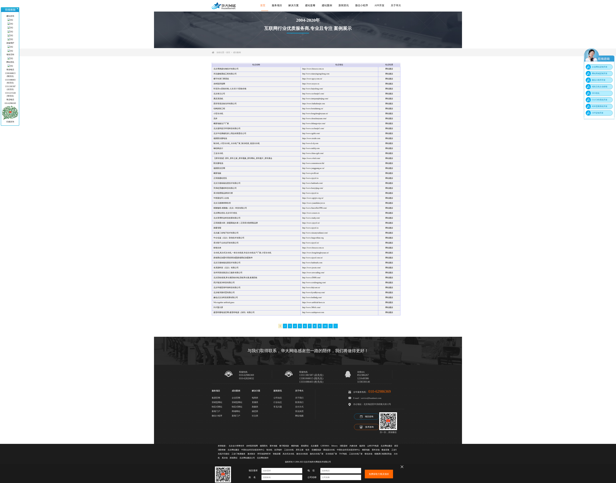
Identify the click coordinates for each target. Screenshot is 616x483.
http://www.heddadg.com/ (312, 297)
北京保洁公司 (219, 94)
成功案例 (237, 52)
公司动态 (278, 398)
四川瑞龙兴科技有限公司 (224, 282)
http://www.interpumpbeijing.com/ (315, 98)
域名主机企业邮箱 (599, 86)
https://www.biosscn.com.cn (313, 69)
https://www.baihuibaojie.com (313, 103)
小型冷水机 (218, 113)
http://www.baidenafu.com (312, 263)
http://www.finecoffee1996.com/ (314, 208)
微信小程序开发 (598, 80)
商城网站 (236, 411)
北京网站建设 (386, 446)
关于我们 (299, 398)
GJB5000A (325, 446)
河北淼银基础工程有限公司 (225, 74)
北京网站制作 (263, 458)
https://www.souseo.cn (311, 213)
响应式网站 (217, 407)
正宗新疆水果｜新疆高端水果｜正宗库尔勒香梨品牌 (236, 223)
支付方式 (299, 407)
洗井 (215, 118)
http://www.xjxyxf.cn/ (310, 243)
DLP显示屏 (218, 307)
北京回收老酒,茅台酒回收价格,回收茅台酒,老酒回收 (235, 277)
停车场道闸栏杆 (264, 454)
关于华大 (396, 5)
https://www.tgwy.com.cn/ (312, 79)
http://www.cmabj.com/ (311, 218)
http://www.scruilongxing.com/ (314, 282)
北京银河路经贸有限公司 (224, 292)
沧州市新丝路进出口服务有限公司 (228, 272)
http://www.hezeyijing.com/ (312, 188)
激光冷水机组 (302, 454)
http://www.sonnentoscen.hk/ (313, 163)
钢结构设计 (218, 148)
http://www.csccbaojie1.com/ (313, 94)
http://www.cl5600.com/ (311, 277)
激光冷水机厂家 (316, 454)
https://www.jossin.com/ (311, 268)
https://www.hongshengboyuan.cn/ (315, 253)
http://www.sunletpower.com (313, 312)
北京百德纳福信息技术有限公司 (227, 183)
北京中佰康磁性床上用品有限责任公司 (230, 133)
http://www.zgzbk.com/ (311, 133)
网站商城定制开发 (599, 73)
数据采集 (385, 450)
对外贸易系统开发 (599, 106)
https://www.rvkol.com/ (311, 158)
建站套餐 (310, 5)
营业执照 (299, 411)
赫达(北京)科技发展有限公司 (226, 297)
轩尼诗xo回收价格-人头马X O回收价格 (230, 89)
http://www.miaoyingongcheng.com (315, 74)
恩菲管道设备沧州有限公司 (225, 103)
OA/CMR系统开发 (599, 100)
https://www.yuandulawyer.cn (313, 203)
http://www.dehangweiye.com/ (313, 123)
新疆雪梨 (217, 228)
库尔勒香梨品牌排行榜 (223, 193)
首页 (262, 5)
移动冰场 (368, 454)
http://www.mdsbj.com (311, 148)
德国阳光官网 (219, 168)
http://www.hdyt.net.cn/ (311, 287)
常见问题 (278, 407)
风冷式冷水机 (288, 454)
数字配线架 (284, 446)
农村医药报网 (219, 84)
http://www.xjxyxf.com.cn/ (312, 258)
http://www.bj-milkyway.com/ (313, 292)
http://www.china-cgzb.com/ (313, 153)
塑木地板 (273, 446)
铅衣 (307, 450)
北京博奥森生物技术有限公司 (226, 69)
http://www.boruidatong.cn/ (312, 108)
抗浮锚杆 (278, 450)
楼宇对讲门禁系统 (221, 79)
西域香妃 (305, 446)
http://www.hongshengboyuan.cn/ (315, 113)
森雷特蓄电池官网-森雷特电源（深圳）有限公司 (234, 312)
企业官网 (236, 398)
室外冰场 (376, 450)
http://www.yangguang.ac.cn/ (313, 168)
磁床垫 (362, 446)
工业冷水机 (218, 153)
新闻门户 (216, 411)
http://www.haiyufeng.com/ (312, 89)
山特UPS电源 (373, 446)
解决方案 (293, 5)
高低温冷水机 (329, 450)
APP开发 (379, 5)
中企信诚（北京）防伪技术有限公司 (229, 238)
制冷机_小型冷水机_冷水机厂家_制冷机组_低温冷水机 (237, 143)
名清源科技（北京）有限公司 (226, 268)
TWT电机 (343, 454)
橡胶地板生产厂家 (221, 123)
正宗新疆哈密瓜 (220, 178)
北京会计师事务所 (236, 446)
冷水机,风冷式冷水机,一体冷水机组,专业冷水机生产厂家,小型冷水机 (242, 253)
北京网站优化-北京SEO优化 (225, 213)
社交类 (255, 416)
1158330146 (363, 382)
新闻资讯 (343, 5)
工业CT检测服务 (238, 454)
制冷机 (269, 450)
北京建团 (314, 446)
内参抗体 (353, 446)
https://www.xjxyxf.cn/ (311, 223)
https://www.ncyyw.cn (310, 84)
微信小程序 (361, 5)
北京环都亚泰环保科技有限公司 (227, 287)
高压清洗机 (218, 98)
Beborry (334, 446)
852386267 (363, 375)
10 (325, 326)
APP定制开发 (597, 113)
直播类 (255, 402)
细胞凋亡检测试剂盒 (383, 454)
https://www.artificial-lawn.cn (313, 302)
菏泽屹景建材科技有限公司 (225, 188)
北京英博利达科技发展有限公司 (227, 218)
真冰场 (225, 458)
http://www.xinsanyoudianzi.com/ (315, 233)
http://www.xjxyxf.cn (310, 178)
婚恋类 (255, 411)
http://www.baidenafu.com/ (312, 183)
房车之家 (300, 450)
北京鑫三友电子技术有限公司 (226, 233)
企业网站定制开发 (599, 67)
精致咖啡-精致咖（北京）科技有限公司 (230, 208)
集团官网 (216, 398)
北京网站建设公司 (247, 458)
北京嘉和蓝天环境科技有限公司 (227, 128)
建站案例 (327, 5)
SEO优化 (595, 93)
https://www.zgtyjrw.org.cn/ (312, 198)
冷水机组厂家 (331, 454)
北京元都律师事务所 (222, 203)
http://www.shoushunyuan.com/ (314, 118)
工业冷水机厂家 (356, 454)
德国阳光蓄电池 (220, 138)
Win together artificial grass (224, 302)
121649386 (363, 378)
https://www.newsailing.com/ (313, 272)
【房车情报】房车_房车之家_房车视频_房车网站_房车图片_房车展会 (243, 158)
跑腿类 (255, 407)
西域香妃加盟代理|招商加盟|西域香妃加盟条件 (233, 258)
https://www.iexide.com (311, 138)
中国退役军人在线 (221, 198)
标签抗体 (217, 248)
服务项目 (277, 5)
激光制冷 (251, 454)
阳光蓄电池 (218, 163)
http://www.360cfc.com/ (311, 307)
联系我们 (299, 402)
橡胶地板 (217, 173)
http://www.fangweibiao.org (313, 238)
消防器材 (343, 446)
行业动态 (278, 402)
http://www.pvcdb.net (310, 173)
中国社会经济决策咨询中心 (252, 450)
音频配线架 (316, 450)
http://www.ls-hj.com (310, 143)
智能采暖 (277, 454)
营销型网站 (217, 402)
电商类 (255, 398)
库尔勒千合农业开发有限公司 (226, 243)
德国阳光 (264, 446)
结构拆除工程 (219, 108)
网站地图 (299, 416)
